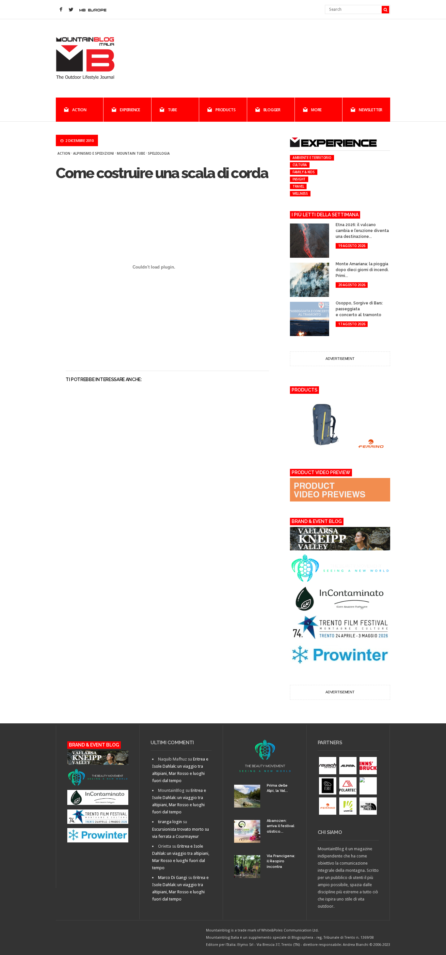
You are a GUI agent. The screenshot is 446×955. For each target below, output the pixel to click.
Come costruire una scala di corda (162, 173)
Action (79, 110)
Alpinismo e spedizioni (93, 153)
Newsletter (370, 110)
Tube (172, 110)
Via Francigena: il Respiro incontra (281, 861)
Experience (130, 110)
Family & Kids (304, 172)
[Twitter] (71, 10)
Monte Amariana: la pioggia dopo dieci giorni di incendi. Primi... (362, 270)
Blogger (271, 110)
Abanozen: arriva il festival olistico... (280, 826)
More (316, 110)
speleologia (159, 153)
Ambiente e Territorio (312, 157)
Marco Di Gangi (172, 877)
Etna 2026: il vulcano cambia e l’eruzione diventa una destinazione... (362, 231)
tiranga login (170, 821)
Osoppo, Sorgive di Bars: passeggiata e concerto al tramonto (359, 309)
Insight (299, 179)
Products (225, 110)
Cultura (300, 164)
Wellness (300, 193)
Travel (298, 186)
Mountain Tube (131, 153)
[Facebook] (61, 10)
